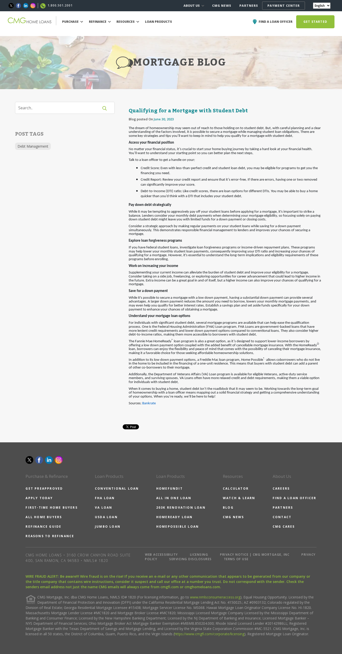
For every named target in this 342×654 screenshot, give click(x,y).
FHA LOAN (105, 498)
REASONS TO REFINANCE (50, 536)
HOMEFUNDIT (169, 488)
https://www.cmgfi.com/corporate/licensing (209, 633)
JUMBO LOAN (107, 526)
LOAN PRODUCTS (158, 22)
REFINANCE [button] (98, 22)
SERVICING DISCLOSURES (190, 559)
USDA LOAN (106, 517)
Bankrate (149, 403)
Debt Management (33, 146)
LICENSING (199, 554)
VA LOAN (103, 507)
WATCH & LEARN (239, 498)
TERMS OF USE (236, 559)
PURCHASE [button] (70, 22)
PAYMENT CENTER (283, 6)
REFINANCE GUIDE (43, 526)
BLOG (228, 507)
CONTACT (282, 517)
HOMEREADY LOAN (174, 517)
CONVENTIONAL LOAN (117, 488)
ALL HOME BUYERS (44, 517)
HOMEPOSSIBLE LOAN (177, 526)
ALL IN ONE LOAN (173, 498)
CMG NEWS (221, 6)
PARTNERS (248, 6)
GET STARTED (315, 22)
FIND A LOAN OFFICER (294, 498)
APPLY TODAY (39, 498)
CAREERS (281, 488)
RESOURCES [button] (125, 22)
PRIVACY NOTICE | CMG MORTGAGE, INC (254, 554)
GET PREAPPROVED (44, 488)
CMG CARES (284, 526)
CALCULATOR (236, 488)
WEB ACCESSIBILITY (161, 554)
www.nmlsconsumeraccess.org (215, 597)
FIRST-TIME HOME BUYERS (51, 507)
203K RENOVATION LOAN (181, 507)
